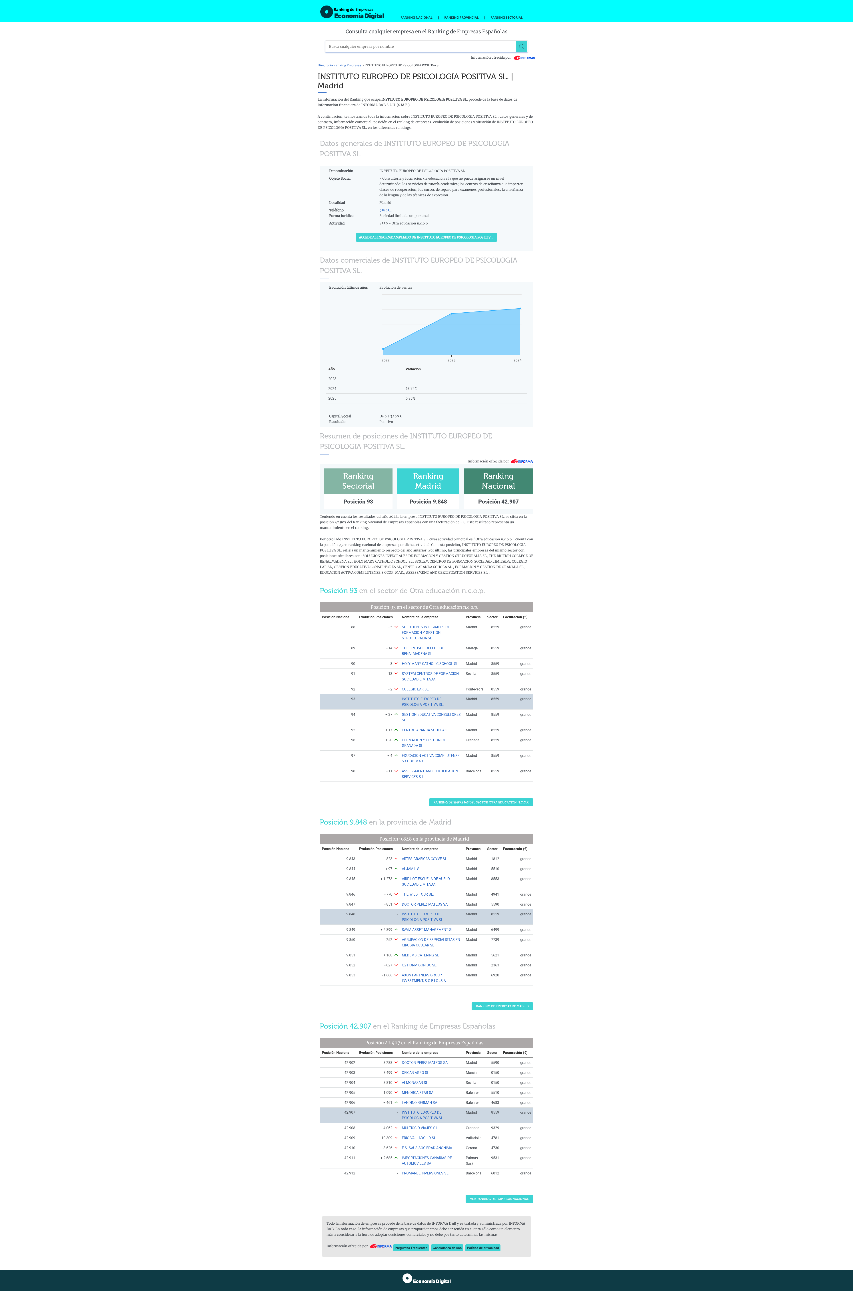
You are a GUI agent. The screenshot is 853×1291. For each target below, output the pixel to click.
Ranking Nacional (416, 17)
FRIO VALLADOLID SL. (419, 1137)
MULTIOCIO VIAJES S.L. (420, 1127)
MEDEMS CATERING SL (420, 955)
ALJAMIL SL (411, 868)
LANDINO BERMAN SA (419, 1102)
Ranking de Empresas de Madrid (502, 1006)
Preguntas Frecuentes (411, 1247)
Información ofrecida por (491, 57)
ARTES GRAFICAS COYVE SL (424, 858)
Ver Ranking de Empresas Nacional (499, 1199)
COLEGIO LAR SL (415, 689)
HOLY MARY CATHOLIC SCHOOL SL (430, 663)
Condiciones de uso (447, 1247)
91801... (385, 210)
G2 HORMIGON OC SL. (419, 965)
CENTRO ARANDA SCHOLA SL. (426, 730)
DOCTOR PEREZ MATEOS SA (425, 904)
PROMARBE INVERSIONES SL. (425, 1173)
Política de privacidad (483, 1247)
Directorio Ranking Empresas (339, 65)
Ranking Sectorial (506, 17)
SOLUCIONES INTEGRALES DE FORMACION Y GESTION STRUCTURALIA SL (426, 633)
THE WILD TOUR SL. (418, 894)
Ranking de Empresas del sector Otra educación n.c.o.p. (481, 802)
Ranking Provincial (461, 17)
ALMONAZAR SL (415, 1082)
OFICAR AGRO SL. (416, 1072)
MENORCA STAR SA (417, 1092)
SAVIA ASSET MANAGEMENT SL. (428, 929)
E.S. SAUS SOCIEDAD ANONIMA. (427, 1147)
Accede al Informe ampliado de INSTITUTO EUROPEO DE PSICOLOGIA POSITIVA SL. (428, 237)
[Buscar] (521, 46)
